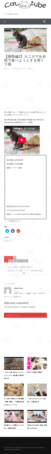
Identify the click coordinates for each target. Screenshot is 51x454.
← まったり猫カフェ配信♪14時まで (19, 267)
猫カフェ (20, 261)
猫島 (26, 261)
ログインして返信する (12, 296)
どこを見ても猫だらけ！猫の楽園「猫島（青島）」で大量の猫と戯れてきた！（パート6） (14, 401)
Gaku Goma (18, 288)
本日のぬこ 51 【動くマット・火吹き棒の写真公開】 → (25, 271)
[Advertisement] (24, 88)
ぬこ (11, 261)
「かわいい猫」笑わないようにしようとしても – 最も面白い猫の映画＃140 (14, 375)
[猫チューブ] (25, 4)
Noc (7, 68)
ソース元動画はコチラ (12, 221)
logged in (17, 307)
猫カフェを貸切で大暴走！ (35, 372)
